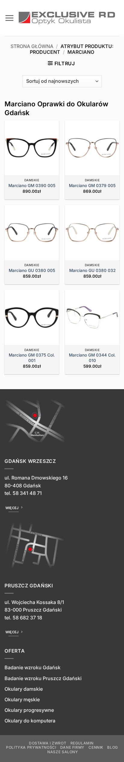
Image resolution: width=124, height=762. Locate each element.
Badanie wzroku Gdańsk (32, 667)
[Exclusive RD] (67, 18)
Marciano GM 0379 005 (92, 185)
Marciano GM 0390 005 (31, 185)
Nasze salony (62, 752)
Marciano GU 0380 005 (32, 270)
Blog (112, 747)
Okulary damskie (24, 689)
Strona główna (32, 46)
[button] (9, 18)
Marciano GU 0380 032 (92, 270)
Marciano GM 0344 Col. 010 (92, 358)
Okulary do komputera (30, 721)
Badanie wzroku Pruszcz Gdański (43, 678)
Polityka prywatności (31, 747)
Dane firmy (72, 747)
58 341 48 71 (27, 493)
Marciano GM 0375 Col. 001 (32, 358)
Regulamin (82, 743)
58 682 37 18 (27, 618)
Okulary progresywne (29, 710)
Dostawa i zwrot (47, 743)
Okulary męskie (22, 699)
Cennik (95, 747)
